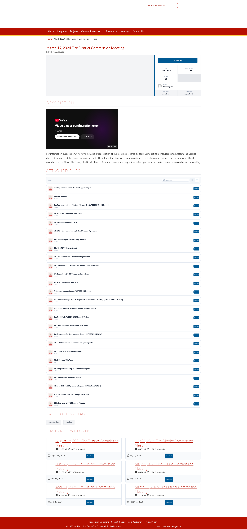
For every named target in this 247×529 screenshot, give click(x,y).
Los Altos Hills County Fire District (100, 15)
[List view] (197, 180)
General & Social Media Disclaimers (127, 522)
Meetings (69, 422)
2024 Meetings (53, 422)
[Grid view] (192, 180)
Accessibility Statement (99, 522)
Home (49, 39)
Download (178, 60)
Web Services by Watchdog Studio (169, 527)
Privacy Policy (151, 522)
